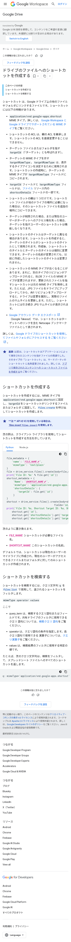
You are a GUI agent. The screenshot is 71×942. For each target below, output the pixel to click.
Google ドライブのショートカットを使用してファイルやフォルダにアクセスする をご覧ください (35, 335)
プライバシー (22, 926)
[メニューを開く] (5, 4)
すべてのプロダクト (13, 912)
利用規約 (7, 926)
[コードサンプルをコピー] (65, 454)
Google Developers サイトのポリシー (25, 724)
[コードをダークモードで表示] (60, 454)
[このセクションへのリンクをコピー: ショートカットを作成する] (53, 387)
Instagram (8, 796)
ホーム (6, 49)
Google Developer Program (17, 750)
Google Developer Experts (16, 760)
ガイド (56, 49)
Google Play (9, 859)
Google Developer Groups (16, 755)
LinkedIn (7, 802)
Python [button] (10, 447)
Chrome (7, 832)
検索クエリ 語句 (48, 621)
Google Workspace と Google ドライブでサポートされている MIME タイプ (38, 124)
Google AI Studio (11, 843)
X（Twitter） (9, 807)
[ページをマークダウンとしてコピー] (45, 76)
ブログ (6, 786)
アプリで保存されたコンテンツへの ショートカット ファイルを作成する (38, 367)
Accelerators (9, 766)
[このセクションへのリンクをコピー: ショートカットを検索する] (53, 577)
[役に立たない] (41, 55)
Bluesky (7, 791)
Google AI (8, 907)
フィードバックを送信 (18, 62)
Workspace (38, 4)
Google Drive (13, 14)
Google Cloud (9, 854)
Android (7, 827)
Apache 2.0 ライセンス (23, 721)
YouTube (7, 812)
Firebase (7, 838)
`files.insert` (23, 425)
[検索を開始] (53, 4)
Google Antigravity (12, 848)
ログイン (62, 4)
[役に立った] (36, 55)
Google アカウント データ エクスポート (32, 315)
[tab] (10, 447)
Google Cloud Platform (14, 902)
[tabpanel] (35, 487)
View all (7, 864)
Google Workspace (22, 49)
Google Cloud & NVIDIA (14, 771)
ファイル (27, 188)
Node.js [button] (23, 447)
